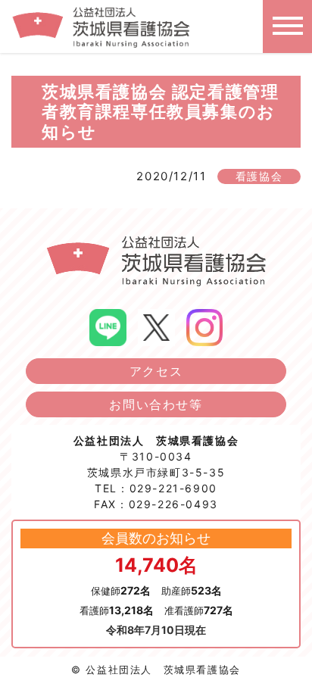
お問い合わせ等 (155, 404)
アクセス (156, 371)
